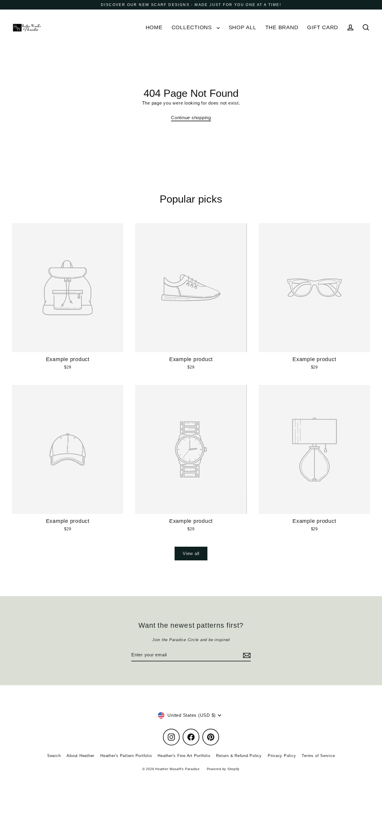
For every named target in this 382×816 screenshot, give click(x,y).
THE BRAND (281, 27)
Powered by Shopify (223, 769)
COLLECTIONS (193, 27)
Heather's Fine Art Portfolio (184, 755)
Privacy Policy (282, 755)
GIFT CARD (322, 27)
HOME (154, 27)
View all (191, 553)
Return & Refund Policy (239, 755)
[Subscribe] (246, 655)
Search (54, 755)
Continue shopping (191, 117)
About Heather (80, 755)
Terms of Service (318, 755)
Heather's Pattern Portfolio (126, 755)
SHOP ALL (242, 27)
